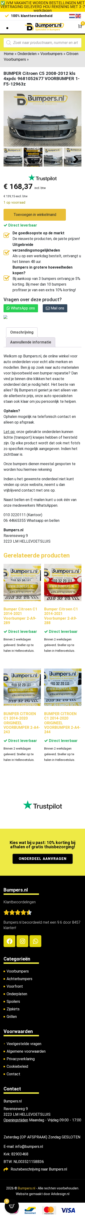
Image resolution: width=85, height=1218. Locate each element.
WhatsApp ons (22, 308)
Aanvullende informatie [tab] (30, 342)
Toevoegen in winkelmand (34, 214)
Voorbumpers (51, 53)
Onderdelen (27, 53)
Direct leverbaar (22, 225)
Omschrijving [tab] (22, 332)
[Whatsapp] (35, 941)
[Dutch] (72, 15)
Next (76, 160)
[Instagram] (22, 941)
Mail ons (57, 308)
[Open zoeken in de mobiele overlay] (42, 42)
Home (9, 53)
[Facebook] (9, 941)
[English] (78, 15)
